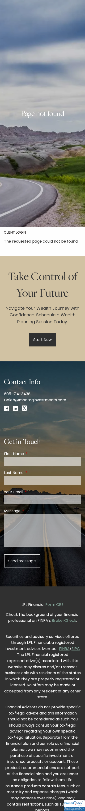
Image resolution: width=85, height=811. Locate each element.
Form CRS (54, 604)
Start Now (42, 339)
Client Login (15, 232)
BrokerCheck (64, 620)
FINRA (64, 648)
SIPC (76, 648)
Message (31, 511)
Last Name (32, 472)
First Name (33, 453)
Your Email (32, 492)
